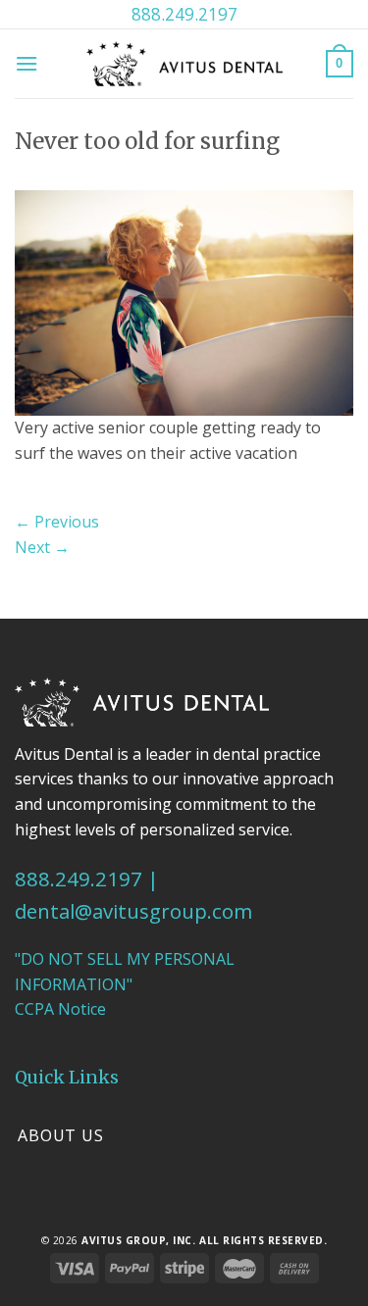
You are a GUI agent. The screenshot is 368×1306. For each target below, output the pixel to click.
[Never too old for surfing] (184, 302)
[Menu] (26, 63)
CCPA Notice (60, 1009)
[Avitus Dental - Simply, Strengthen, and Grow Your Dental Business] (184, 63)
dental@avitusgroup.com (133, 911)
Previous (57, 521)
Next (42, 547)
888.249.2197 (184, 13)
